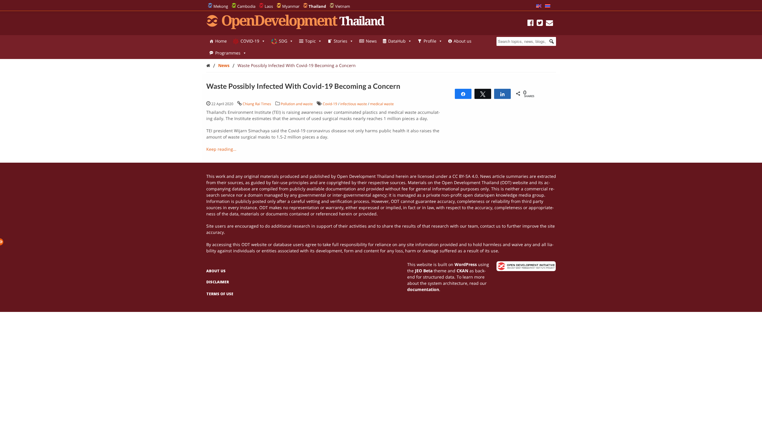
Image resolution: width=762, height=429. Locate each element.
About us (462, 41)
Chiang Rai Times (257, 103)
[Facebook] (530, 24)
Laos (269, 6)
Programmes (228, 53)
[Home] (208, 65)
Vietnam (342, 6)
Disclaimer (217, 282)
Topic (310, 41)
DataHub (397, 41)
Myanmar (290, 6)
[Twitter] (540, 24)
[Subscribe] (549, 24)
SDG (283, 41)
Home (221, 41)
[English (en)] (538, 6)
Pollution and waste (297, 103)
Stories (340, 41)
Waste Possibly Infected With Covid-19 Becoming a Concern (297, 65)
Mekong (220, 6)
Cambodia (246, 6)
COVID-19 (250, 41)
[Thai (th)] (547, 6)
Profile (430, 41)
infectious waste (353, 103)
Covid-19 (330, 103)
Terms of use (219, 293)
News (371, 41)
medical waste (382, 103)
